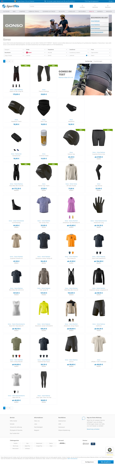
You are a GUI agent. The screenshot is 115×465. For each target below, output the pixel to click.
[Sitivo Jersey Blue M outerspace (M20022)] (16, 356)
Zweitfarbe (72, 49)
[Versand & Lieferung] (69, 443)
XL (3, 71)
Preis (92, 49)
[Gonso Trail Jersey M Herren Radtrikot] (71, 240)
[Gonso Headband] (71, 108)
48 (85, 247)
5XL (86, 314)
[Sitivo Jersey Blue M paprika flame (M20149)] (19, 356)
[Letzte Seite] (12, 61)
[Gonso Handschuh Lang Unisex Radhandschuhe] (99, 204)
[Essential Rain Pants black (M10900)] (40, 356)
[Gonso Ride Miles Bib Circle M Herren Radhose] (71, 276)
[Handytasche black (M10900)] (14, 150)
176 (86, 140)
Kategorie (7, 49)
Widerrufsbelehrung (64, 430)
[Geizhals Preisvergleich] (86, 443)
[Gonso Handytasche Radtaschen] (16, 138)
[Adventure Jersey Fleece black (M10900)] (69, 320)
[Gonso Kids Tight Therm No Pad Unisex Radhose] (44, 379)
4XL (86, 312)
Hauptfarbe (51, 49)
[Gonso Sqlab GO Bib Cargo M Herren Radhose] (16, 73)
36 (3, 165)
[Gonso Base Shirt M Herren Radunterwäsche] (16, 379)
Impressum (61, 427)
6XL (86, 317)
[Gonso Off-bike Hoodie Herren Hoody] (71, 172)
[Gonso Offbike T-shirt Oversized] (99, 344)
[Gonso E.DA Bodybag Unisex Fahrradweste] (16, 204)
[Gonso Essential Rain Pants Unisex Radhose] (44, 344)
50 (3, 317)
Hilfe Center (13, 421)
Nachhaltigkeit (38, 427)
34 (3, 162)
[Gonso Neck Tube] (44, 108)
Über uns (37, 421)
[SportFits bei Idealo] (93, 444)
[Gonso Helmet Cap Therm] (44, 172)
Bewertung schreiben (93, 429)
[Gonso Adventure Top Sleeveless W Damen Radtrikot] (71, 204)
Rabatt (29, 52)
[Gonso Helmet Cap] (71, 138)
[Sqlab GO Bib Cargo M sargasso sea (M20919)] (19, 86)
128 (86, 130)
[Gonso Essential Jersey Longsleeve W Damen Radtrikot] (99, 276)
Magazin (36, 430)
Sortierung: (88, 61)
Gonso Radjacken (95, 28)
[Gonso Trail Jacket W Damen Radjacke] (44, 276)
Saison (92, 55)
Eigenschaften (94, 52)
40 (3, 169)
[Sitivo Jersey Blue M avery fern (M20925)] (13, 356)
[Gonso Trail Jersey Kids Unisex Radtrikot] (44, 204)
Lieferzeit (71, 55)
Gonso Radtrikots (95, 24)
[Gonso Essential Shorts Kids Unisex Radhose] (99, 138)
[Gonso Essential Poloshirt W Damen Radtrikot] (16, 240)
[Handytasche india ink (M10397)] (17, 150)
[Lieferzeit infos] (86, 55)
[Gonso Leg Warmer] (99, 172)
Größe (27, 49)
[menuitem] (95, 6)
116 (86, 128)
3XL (86, 310)
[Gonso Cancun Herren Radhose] (71, 344)
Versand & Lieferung (16, 427)
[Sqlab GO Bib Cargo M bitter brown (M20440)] (13, 86)
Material (28, 55)
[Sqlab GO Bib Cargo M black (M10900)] (16, 86)
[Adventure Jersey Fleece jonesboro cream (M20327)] (72, 320)
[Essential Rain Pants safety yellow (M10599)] (46, 356)
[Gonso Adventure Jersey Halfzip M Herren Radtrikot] (44, 240)
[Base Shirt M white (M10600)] (17, 392)
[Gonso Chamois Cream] (44, 138)
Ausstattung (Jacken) (74, 52)
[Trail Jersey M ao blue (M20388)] (69, 253)
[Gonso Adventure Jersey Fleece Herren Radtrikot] (71, 308)
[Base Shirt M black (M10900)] (14, 392)
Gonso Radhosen (95, 21)
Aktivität (50, 52)
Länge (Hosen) (8, 55)
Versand (61, 440)
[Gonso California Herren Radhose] (99, 308)
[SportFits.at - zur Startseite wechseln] (10, 6)
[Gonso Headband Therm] (16, 108)
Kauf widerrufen (14, 433)
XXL (31, 73)
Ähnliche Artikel (16, 97)
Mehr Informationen (72, 458)
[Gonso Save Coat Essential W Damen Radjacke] (99, 240)
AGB (59, 424)
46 (85, 245)
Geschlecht (7, 52)
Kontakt (12, 424)
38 (3, 167)
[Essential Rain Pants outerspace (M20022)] (43, 356)
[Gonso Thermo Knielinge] (44, 73)
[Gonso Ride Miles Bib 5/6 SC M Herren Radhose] (16, 276)
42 (3, 172)
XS (58, 162)
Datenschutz (62, 421)
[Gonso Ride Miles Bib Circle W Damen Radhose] (16, 172)
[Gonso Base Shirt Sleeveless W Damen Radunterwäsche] (16, 308)
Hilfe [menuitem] (111, 1)
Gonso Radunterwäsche (97, 32)
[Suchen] (71, 6)
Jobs (35, 424)
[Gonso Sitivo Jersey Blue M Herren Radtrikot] (16, 344)
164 (86, 137)
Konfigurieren (89, 462)
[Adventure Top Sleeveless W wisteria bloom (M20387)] (69, 217)
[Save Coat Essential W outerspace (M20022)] (97, 253)
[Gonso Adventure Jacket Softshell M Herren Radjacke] (44, 308)
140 (86, 133)
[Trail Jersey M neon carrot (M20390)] (72, 253)
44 (58, 207)
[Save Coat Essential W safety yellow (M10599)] (100, 253)
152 (86, 135)
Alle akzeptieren (106, 462)
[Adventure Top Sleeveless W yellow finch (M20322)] (72, 217)
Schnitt (49, 55)
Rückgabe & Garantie (16, 430)
